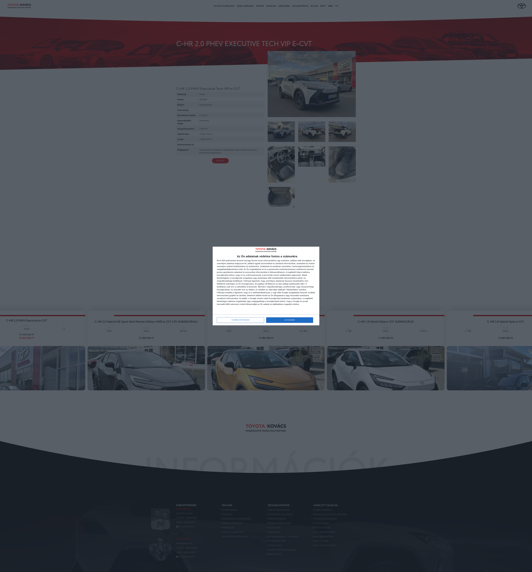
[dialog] (266, 286)
